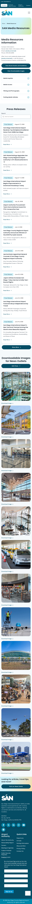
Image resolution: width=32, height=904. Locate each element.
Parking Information (23, 843)
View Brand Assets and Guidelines (16, 65)
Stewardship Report (7, 842)
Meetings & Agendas (7, 848)
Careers (28, 5)
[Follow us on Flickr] (3, 830)
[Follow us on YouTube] (24, 825)
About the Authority (7, 840)
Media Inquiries (8, 78)
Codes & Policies (6, 850)
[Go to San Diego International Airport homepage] (6, 13)
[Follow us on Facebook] (3, 825)
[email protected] (11, 51)
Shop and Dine (21, 846)
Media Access (7, 85)
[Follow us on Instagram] (18, 825)
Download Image (6, 403)
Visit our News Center (16, 786)
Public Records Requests (5, 853)
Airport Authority (20, 5)
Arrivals (19, 841)
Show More (15, 347)
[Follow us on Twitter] (8, 825)
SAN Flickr (15, 366)
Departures (20, 838)
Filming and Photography (11, 91)
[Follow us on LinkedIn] (13, 825)
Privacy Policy (21, 848)
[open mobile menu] (29, 12)
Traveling (4, 5)
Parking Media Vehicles (10, 97)
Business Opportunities (12, 5)
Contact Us (20, 851)
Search (3, 113)
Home (3, 23)
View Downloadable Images (16, 71)
